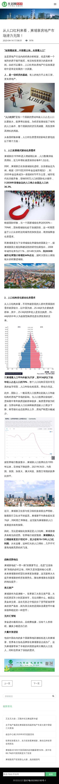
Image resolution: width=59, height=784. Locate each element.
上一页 (7, 683)
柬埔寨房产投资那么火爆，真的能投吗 (23, 759)
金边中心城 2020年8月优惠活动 (20, 734)
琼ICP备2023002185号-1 (35, 780)
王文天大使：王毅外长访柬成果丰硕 (22, 718)
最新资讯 (7, 706)
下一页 (37, 683)
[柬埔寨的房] (12, 4)
